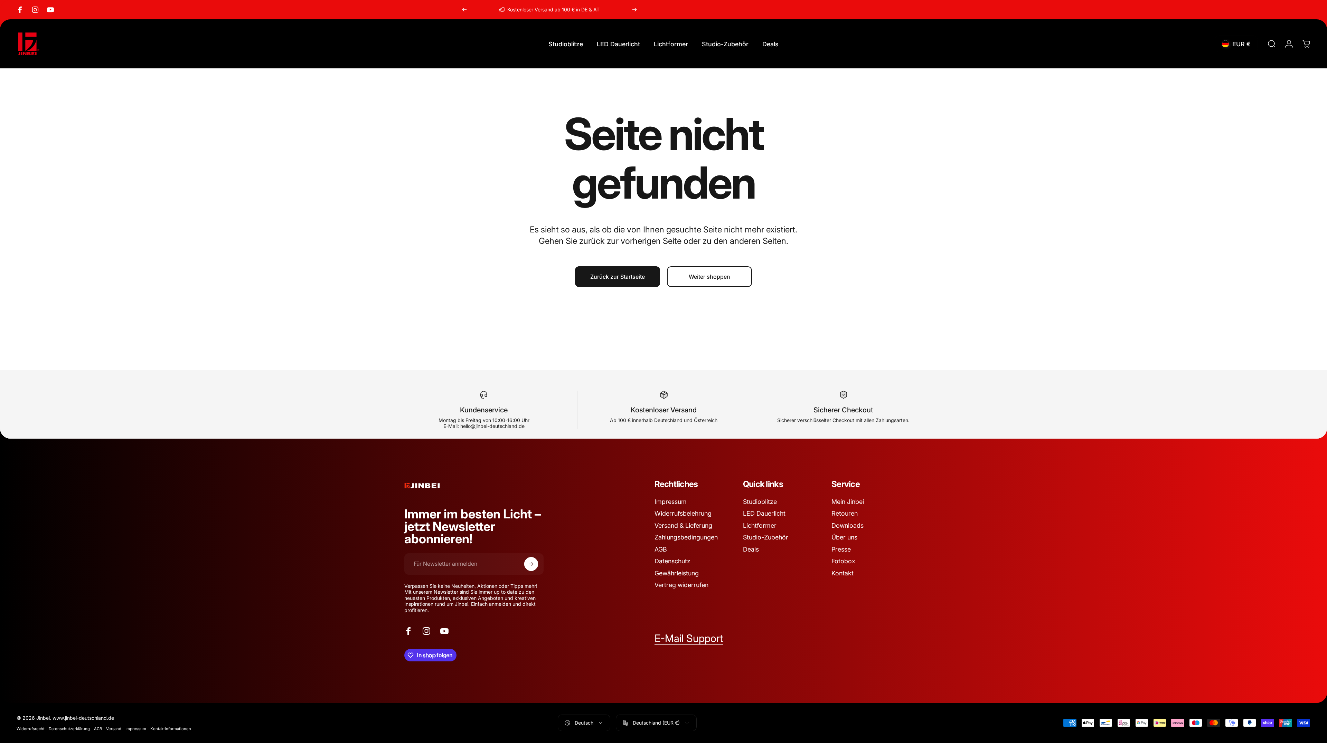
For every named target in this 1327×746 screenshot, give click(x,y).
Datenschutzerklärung (69, 728)
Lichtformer (760, 525)
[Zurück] (464, 9)
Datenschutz (672, 561)
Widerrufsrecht (31, 728)
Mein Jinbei (847, 501)
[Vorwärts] (634, 9)
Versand (113, 728)
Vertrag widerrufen (681, 585)
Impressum (671, 501)
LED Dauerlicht (764, 513)
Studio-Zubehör (765, 537)
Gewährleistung (677, 573)
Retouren (844, 513)
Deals (751, 549)
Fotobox (843, 561)
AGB (661, 549)
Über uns (844, 537)
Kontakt (842, 573)
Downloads (847, 525)
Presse (841, 549)
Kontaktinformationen (170, 728)
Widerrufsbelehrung (683, 513)
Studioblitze (760, 501)
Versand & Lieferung (683, 525)
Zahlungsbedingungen (686, 537)
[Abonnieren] (531, 564)
